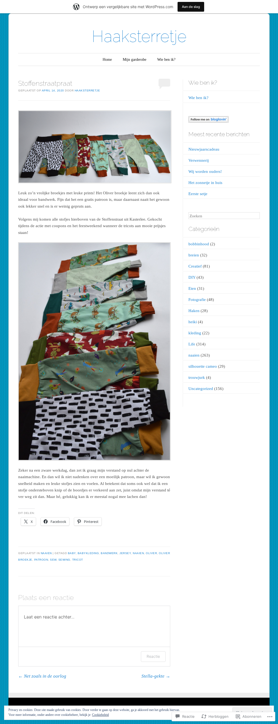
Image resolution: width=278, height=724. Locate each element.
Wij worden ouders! (205, 171)
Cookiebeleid (100, 715)
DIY (191, 277)
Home (107, 60)
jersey (125, 553)
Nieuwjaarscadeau (203, 149)
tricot (77, 559)
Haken (194, 311)
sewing (64, 559)
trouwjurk (196, 377)
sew (53, 559)
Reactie (153, 656)
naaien (46, 553)
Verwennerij (198, 160)
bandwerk (109, 553)
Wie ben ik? (166, 60)
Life (191, 344)
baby (72, 553)
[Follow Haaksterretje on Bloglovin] (208, 121)
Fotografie (197, 299)
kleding (194, 333)
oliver (151, 553)
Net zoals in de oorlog (42, 676)
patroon (41, 559)
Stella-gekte (155, 676)
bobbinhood (198, 244)
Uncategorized (200, 388)
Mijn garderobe (134, 60)
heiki (192, 322)
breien (193, 255)
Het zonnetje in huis (205, 182)
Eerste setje (197, 194)
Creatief (195, 266)
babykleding (88, 553)
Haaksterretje (139, 36)
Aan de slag (191, 7)
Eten (192, 288)
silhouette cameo (202, 366)
